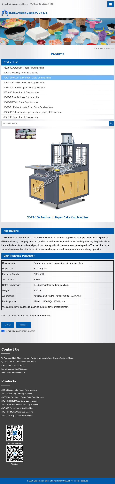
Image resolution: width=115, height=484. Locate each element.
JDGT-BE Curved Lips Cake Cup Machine (24, 87)
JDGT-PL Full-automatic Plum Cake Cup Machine (28, 107)
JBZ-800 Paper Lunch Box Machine (21, 92)
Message (23, 325)
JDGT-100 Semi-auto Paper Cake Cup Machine (27, 78)
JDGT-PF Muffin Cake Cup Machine (21, 97)
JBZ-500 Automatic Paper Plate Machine (24, 68)
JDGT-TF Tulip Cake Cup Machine (21, 102)
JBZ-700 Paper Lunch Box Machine (21, 117)
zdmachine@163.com (18, 4)
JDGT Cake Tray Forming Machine (21, 72)
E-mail (8, 325)
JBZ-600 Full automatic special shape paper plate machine (33, 112)
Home (101, 48)
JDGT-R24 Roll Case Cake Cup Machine (24, 82)
